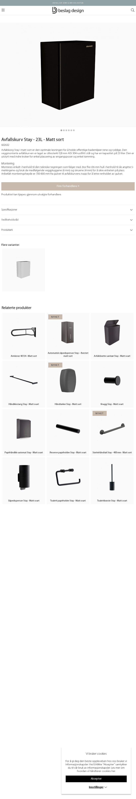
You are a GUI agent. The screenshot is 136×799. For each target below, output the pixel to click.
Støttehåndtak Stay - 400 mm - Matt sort (112, 452)
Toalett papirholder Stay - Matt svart (68, 501)
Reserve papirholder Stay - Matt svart (68, 452)
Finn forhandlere (67, 186)
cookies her (108, 771)
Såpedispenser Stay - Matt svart (23, 501)
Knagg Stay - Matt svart (112, 404)
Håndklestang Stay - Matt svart (24, 404)
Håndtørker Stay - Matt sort (68, 404)
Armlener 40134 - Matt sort (24, 356)
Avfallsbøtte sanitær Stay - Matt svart (112, 356)
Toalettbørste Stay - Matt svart (112, 501)
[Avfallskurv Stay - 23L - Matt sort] (61, 130)
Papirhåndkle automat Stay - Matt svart (24, 452)
